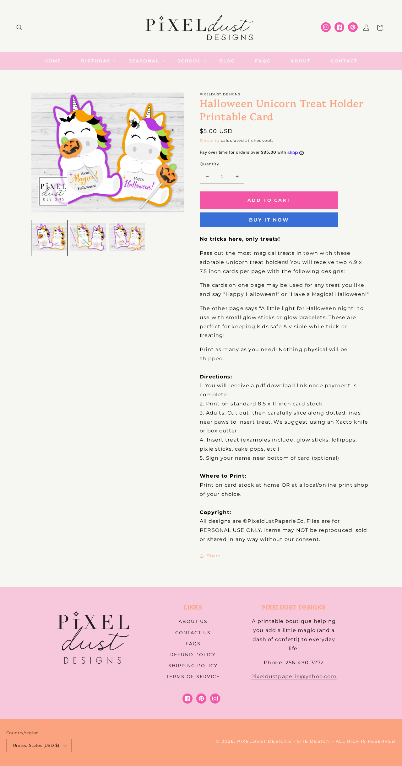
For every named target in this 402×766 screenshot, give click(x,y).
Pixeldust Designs (264, 741)
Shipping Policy (193, 665)
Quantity (209, 163)
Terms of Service (193, 676)
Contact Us (193, 632)
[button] (19, 28)
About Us (193, 621)
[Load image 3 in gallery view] (127, 238)
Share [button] (213, 556)
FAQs (193, 643)
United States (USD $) (36, 745)
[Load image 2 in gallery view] (88, 238)
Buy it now (269, 220)
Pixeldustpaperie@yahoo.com (294, 676)
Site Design (313, 741)
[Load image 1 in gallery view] (49, 238)
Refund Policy (193, 654)
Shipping (210, 140)
